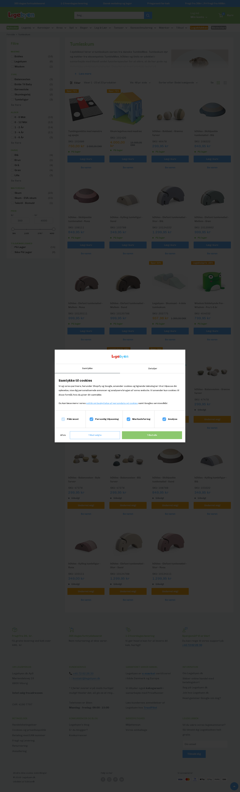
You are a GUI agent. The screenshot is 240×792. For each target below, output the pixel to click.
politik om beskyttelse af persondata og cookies (112, 403)
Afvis (63, 435)
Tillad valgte (95, 435)
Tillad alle (152, 435)
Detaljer (152, 368)
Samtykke (87, 368)
